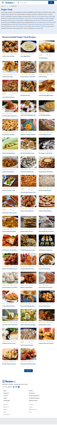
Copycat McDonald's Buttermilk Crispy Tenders (19, 18)
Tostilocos (38, 20)
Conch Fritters (48, 22)
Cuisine (5, 398)
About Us (5, 404)
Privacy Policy (6, 414)
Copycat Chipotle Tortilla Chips (39, 26)
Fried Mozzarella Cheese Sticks (34, 24)
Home (2, 6)
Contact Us (31, 404)
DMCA (4, 412)
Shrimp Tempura (38, 22)
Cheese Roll (21, 24)
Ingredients (6, 393)
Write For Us (6, 407)
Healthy (31, 390)
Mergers (5, 409)
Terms (30, 412)
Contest (30, 407)
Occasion (5, 395)
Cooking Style (6, 400)
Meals (4, 390)
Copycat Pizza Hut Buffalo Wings (39, 16)
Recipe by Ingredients (34, 395)
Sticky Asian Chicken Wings (16, 26)
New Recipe (32, 393)
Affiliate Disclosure (33, 409)
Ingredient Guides (33, 400)
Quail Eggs (50, 18)
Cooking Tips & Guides (34, 398)
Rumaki (9, 20)
